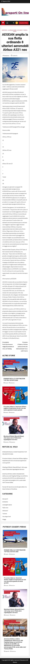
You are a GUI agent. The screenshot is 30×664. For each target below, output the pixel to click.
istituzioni (20, 30)
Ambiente (12, 360)
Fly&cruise (5, 507)
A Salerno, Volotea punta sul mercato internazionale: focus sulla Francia (22, 346)
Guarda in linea (24, 22)
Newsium (22, 660)
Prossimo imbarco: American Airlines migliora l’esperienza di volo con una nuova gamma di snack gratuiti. (15, 408)
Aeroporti (4, 30)
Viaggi (14, 31)
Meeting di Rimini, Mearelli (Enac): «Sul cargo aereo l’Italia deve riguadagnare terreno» (14, 437)
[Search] (14, 22)
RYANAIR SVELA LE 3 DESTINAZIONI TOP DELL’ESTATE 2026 (14, 379)
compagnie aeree (12, 30)
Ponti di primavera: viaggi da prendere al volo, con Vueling (8, 345)
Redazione (6, 55)
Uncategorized (6, 516)
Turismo (25, 30)
